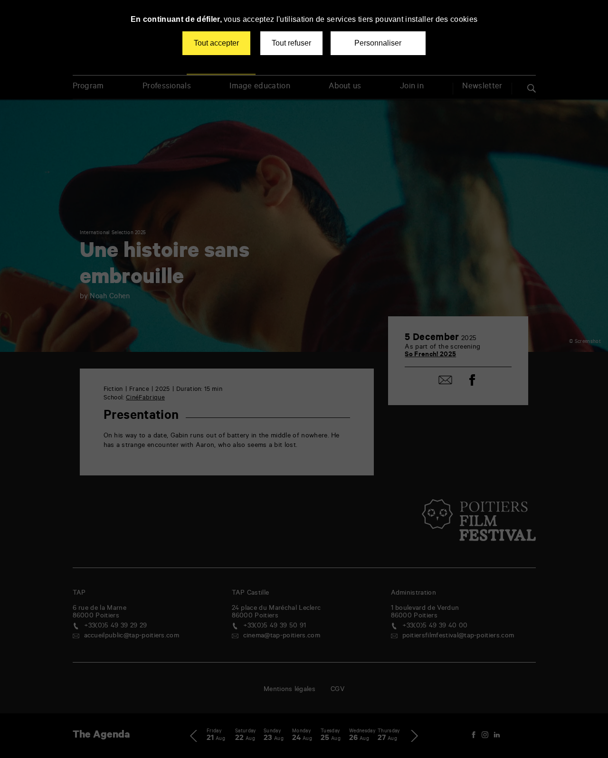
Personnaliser (377, 43)
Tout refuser (291, 43)
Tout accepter (216, 43)
